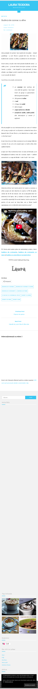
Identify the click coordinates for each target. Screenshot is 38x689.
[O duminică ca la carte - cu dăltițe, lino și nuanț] (19, 538)
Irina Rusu (4, 660)
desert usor (16, 299)
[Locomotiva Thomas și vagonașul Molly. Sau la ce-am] (19, 498)
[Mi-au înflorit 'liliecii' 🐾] (19, 518)
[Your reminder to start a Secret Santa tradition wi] (19, 558)
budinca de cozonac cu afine (24, 287)
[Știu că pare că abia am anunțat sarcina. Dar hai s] (19, 458)
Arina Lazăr (5, 662)
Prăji (3, 658)
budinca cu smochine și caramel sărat (18, 255)
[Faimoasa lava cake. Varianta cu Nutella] (27, 607)
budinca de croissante (9, 252)
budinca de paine (22, 291)
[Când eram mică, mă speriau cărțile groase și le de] (19, 478)
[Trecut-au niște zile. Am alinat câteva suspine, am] (19, 437)
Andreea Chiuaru (6, 665)
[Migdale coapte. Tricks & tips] (27, 625)
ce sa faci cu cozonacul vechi (11, 295)
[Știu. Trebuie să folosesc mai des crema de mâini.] (19, 579)
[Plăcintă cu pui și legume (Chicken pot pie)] (10, 607)
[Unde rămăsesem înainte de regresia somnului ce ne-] (19, 417)
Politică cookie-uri (9, 682)
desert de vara (6, 299)
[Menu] (18, 11)
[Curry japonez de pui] (10, 625)
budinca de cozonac (8, 287)
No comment (8, 30)
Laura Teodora (19, 4)
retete (4, 16)
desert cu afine (26, 295)
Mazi (3, 655)
